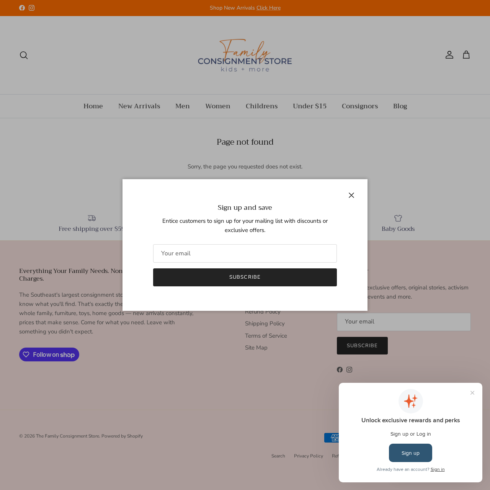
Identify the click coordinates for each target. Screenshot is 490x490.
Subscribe (244, 277)
